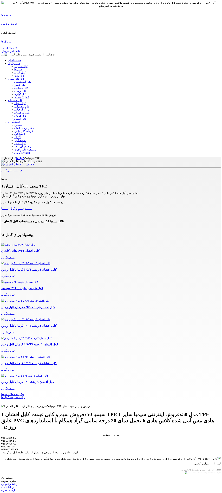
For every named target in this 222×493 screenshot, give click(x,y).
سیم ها (18, 69)
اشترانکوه (19, 134)
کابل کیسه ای (21, 97)
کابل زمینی (20, 91)
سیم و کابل (14, 63)
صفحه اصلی (14, 60)
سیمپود (18, 125)
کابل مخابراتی (21, 106)
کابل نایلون (20, 72)
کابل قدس (20, 143)
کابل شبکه (20, 103)
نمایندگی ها (14, 121)
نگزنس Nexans (22, 152)
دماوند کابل (20, 140)
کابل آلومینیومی (22, 81)
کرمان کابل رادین (23, 131)
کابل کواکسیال (22, 112)
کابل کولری (20, 94)
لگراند (17, 137)
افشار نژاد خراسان (24, 128)
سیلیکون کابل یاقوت (25, 149)
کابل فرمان (20, 115)
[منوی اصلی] (2, 55)
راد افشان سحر (22, 146)
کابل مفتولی (20, 66)
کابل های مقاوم (16, 78)
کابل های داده (15, 100)
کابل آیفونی (20, 118)
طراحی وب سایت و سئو (211, 472)
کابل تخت (19, 75)
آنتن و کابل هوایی (23, 109)
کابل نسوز (19, 85)
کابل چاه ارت (21, 88)
